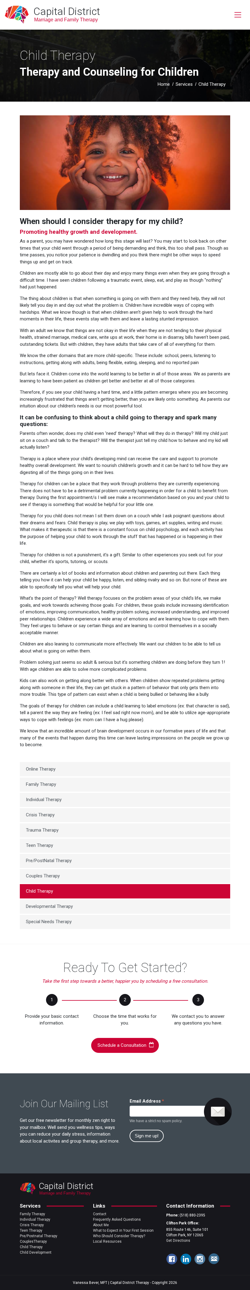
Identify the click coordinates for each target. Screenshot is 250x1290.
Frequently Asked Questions (117, 1219)
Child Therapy (39, 891)
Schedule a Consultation (122, 1045)
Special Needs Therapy (49, 921)
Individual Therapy (44, 799)
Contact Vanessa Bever (213, 1258)
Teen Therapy (39, 845)
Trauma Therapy (42, 830)
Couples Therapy (43, 876)
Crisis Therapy (40, 815)
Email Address (147, 1101)
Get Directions (178, 1240)
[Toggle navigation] (237, 14)
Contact (99, 1214)
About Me (101, 1225)
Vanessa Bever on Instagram (199, 1258)
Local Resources (107, 1241)
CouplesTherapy (33, 1241)
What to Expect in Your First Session (123, 1230)
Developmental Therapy (49, 906)
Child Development (36, 1252)
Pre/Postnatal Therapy (38, 1236)
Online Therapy (40, 769)
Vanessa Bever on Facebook (171, 1258)
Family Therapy (41, 784)
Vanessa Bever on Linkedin (185, 1258)
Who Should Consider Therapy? (119, 1236)
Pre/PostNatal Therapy (49, 860)
